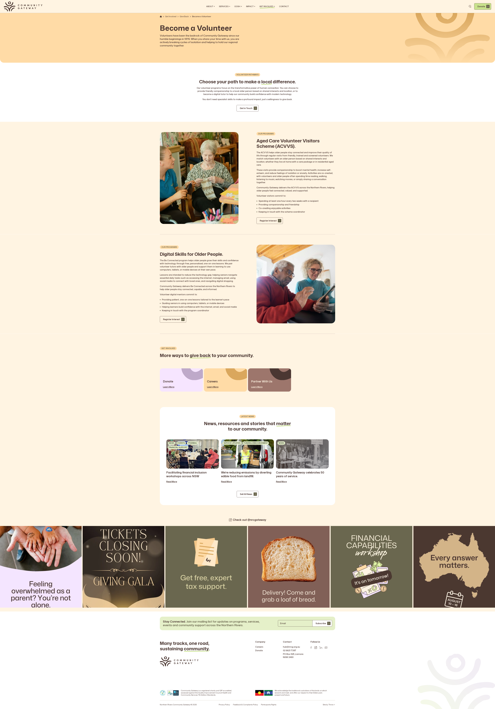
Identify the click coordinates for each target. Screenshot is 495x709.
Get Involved (267, 6)
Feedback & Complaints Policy (245, 704)
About (210, 6)
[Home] (161, 17)
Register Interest (268, 220)
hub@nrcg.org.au (291, 646)
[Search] (470, 6)
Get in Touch (246, 108)
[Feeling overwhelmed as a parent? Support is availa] (41, 567)
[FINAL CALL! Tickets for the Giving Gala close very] (123, 567)
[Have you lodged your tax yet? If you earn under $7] (206, 567)
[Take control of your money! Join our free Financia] (371, 567)
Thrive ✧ (331, 704)
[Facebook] (311, 647)
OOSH (238, 6)
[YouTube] (326, 648)
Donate (481, 6)
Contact (284, 6)
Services (224, 6)
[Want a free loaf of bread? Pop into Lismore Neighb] (289, 567)
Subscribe (321, 623)
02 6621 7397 (289, 650)
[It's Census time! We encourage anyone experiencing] (454, 567)
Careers (259, 646)
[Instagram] (315, 647)
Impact (250, 6)
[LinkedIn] (321, 647)
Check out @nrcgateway (249, 520)
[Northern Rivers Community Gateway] (23, 6)
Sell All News (246, 494)
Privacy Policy (224, 704)
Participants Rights (268, 704)
